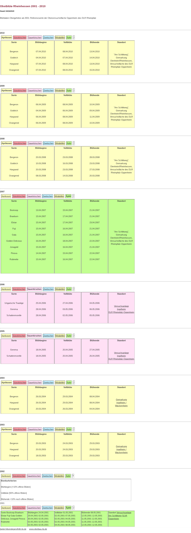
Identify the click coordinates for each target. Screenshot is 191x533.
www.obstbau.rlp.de (38, 529)
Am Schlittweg (115, 516)
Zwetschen (48, 37)
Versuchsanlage (124, 512)
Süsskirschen (20, 37)
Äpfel (69, 37)
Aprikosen (6, 196)
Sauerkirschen (34, 37)
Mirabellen (60, 37)
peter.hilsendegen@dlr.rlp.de (13, 529)
